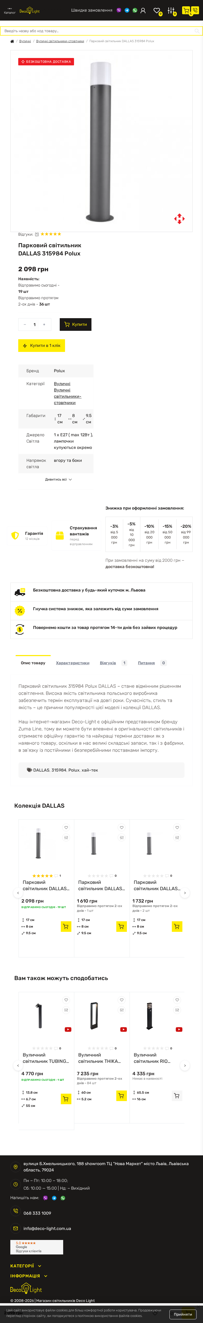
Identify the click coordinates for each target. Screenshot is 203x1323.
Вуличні (25, 41)
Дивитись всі (56, 479)
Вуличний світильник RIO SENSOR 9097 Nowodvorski (151, 1058)
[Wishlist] (66, 827)
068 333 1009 (55, 10)
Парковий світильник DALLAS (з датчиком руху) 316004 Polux (156, 885)
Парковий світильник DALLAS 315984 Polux (45, 885)
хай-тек (90, 770)
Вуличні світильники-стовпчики (60, 41)
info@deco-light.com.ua (47, 1228)
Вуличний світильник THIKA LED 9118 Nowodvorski (98, 1058)
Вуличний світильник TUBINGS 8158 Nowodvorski (46, 1058)
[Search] (197, 31)
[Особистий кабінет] (143, 10)
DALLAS (41, 770)
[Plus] (44, 324)
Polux (74, 770)
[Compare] (66, 837)
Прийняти (183, 1314)
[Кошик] (186, 10)
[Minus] (25, 324)
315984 (59, 770)
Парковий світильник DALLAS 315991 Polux (100, 885)
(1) (37, 234)
